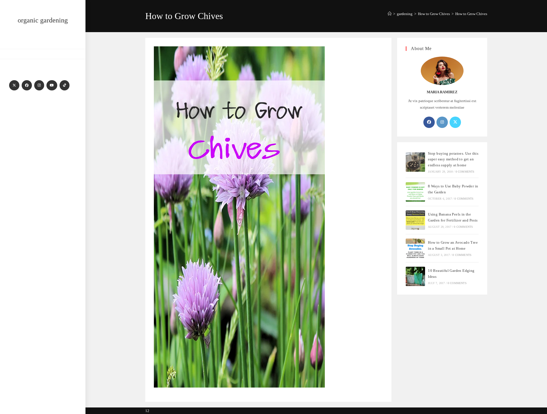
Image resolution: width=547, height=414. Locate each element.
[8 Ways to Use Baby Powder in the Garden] (415, 192)
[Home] (389, 14)
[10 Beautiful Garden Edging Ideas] (415, 276)
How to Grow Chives (471, 14)
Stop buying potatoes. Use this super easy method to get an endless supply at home (453, 159)
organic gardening (43, 20)
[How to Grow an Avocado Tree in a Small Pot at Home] (415, 248)
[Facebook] (27, 85)
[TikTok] (65, 85)
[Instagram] (39, 85)
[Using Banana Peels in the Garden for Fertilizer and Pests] (415, 220)
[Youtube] (51, 85)
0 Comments (465, 171)
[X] (14, 85)
